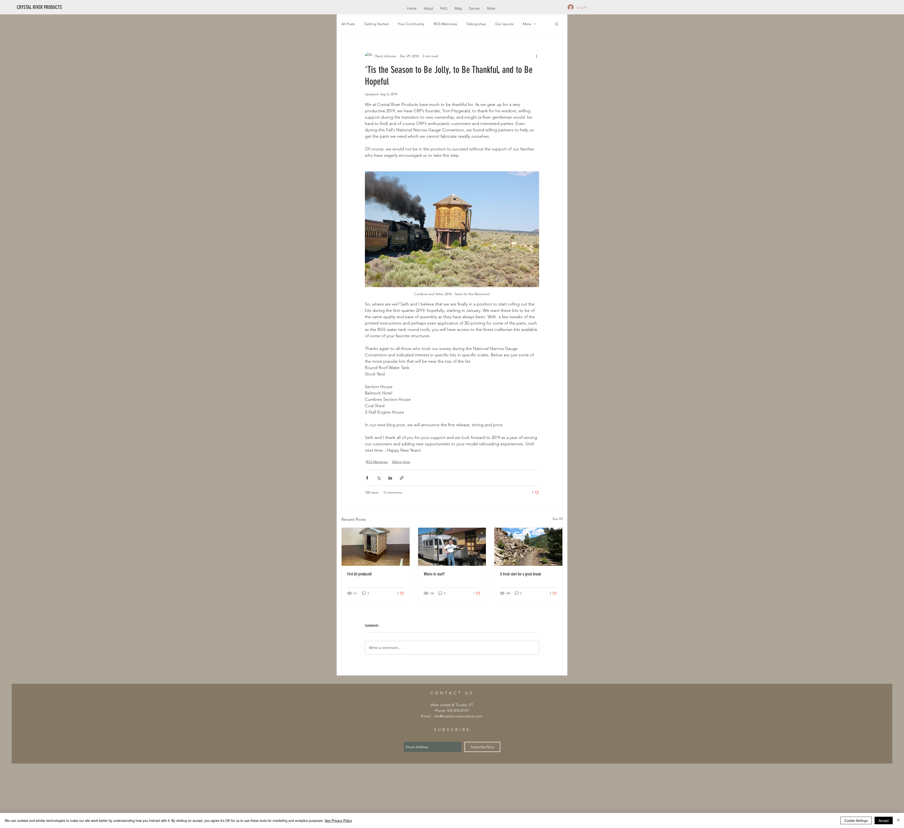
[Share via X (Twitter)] (378, 478)
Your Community (411, 24)
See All (557, 519)
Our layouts (504, 24)
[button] (556, 24)
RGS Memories (445, 24)
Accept (884, 820)
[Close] (898, 820)
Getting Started (376, 24)
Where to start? (434, 574)
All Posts (348, 24)
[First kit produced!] (376, 547)
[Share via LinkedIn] (390, 478)
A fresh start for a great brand (520, 574)
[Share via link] (402, 478)
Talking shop (476, 24)
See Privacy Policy (338, 820)
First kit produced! (359, 574)
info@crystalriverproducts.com (458, 716)
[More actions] (536, 56)
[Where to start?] (452, 547)
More (527, 24)
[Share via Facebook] (367, 478)
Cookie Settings (856, 820)
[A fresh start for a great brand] (528, 547)
